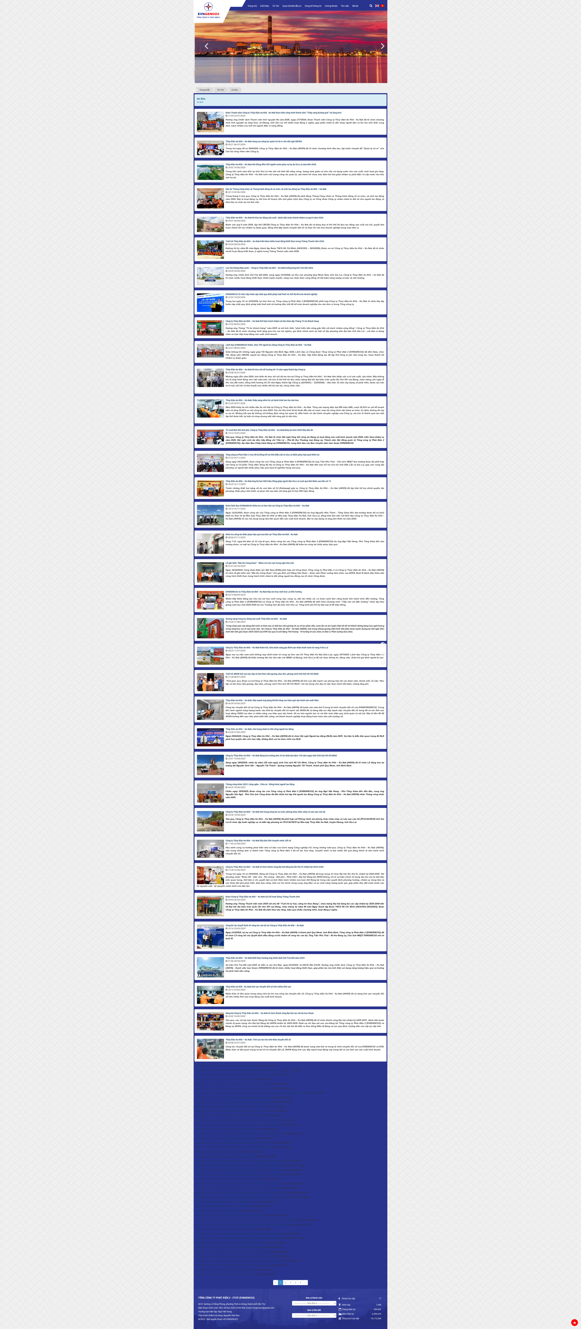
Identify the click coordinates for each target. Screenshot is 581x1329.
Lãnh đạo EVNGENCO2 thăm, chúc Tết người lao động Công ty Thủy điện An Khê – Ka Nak (268, 345)
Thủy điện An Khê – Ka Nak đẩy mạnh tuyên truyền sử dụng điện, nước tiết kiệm (231, 1251)
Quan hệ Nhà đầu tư (291, 6)
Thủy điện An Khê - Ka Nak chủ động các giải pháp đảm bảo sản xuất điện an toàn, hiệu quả (236, 1233)
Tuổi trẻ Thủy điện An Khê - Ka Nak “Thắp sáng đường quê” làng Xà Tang (228, 1179)
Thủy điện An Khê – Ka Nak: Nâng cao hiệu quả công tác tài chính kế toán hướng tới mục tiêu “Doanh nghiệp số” (246, 1220)
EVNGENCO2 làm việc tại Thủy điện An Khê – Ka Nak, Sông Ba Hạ (224, 1202)
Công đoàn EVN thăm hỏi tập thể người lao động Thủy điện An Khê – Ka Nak (229, 1106)
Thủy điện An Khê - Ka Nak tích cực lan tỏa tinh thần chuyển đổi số (225, 1065)
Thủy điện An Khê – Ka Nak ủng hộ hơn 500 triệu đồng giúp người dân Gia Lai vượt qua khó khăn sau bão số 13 (278, 481)
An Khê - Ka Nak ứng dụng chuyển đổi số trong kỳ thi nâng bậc (223, 1079)
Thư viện (345, 6)
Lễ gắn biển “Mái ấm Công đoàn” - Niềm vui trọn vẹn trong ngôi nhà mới (260, 563)
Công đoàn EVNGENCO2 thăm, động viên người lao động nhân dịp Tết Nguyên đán (232, 1143)
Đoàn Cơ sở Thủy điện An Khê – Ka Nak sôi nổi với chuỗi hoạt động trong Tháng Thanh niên (236, 1124)
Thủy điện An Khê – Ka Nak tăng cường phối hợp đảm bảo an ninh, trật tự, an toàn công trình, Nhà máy (242, 1197)
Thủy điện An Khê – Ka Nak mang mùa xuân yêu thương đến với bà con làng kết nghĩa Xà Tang (238, 1134)
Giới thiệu (264, 6)
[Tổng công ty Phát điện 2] (208, 10)
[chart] (383, 653)
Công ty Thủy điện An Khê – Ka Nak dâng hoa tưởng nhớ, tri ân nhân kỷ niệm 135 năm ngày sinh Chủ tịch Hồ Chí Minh (281, 755)
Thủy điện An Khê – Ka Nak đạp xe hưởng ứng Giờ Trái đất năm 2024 (226, 1129)
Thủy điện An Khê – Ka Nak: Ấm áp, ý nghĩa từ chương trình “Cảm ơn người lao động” (233, 1102)
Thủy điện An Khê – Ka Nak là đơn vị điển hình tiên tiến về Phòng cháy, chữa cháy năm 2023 (236, 1188)
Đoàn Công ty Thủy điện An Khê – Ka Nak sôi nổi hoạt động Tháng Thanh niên (263, 896)
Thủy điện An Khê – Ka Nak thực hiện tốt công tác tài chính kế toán (225, 1274)
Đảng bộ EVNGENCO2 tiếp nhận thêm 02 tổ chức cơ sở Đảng (222, 1206)
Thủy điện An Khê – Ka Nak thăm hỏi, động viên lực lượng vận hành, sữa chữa (230, 1265)
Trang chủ (252, 6)
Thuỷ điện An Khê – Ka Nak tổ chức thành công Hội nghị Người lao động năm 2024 (232, 1097)
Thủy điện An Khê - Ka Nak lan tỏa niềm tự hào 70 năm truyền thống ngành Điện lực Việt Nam (237, 1070)
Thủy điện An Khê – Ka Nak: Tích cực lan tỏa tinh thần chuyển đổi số (258, 1039)
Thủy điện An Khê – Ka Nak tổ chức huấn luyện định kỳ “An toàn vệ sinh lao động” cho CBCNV (237, 1161)
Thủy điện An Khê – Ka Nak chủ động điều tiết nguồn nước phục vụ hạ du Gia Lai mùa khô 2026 (271, 164)
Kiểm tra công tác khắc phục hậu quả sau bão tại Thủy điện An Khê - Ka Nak (262, 534)
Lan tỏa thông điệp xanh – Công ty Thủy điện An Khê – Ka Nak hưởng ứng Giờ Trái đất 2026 (269, 268)
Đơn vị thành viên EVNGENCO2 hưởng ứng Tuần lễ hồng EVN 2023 (225, 1156)
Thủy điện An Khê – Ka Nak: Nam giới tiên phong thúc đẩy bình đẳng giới (228, 1115)
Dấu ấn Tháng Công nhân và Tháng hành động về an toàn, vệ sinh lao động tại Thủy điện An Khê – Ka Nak (276, 189)
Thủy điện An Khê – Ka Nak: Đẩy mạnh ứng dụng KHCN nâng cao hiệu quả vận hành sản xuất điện (272, 700)
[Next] (384, 45)
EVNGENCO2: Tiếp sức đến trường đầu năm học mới (218, 1211)
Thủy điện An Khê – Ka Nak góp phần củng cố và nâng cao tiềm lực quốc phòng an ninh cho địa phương (242, 1224)
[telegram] (383, 662)
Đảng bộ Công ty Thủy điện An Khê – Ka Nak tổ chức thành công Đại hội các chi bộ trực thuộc (270, 1013)
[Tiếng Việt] (382, 6)
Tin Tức (275, 6)
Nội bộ (355, 6)
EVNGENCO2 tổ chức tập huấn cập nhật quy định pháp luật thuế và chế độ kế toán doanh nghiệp (271, 294)
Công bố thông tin (313, 6)
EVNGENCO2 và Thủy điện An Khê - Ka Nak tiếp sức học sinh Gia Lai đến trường (264, 592)
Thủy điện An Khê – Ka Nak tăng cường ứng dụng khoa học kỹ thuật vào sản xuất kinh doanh (237, 1260)
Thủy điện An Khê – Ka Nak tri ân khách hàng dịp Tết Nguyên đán (224, 1138)
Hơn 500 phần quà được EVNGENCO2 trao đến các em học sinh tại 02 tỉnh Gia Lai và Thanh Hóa (239, 1165)
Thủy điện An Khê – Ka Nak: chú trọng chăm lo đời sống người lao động (260, 729)
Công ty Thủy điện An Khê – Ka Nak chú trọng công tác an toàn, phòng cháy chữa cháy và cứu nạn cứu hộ (275, 812)
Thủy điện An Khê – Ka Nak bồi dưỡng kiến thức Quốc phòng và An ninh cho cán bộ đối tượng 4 (238, 1183)
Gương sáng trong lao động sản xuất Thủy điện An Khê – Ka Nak (256, 619)
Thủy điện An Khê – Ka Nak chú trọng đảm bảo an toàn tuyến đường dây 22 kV (231, 1111)
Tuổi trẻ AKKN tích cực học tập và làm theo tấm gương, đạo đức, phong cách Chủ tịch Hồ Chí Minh (272, 674)
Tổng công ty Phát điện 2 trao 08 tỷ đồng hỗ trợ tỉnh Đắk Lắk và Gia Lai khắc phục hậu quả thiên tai (272, 454)
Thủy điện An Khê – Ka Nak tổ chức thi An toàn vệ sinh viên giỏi (223, 1269)
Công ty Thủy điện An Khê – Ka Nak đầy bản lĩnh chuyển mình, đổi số (258, 840)
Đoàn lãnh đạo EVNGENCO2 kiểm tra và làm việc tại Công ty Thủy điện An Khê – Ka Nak (267, 505)
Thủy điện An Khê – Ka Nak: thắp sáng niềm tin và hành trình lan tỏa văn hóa (262, 400)
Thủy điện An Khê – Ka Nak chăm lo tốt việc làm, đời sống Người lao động (228, 1247)
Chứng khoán (331, 6)
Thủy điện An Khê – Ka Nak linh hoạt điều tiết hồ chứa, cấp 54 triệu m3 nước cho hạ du (234, 1120)
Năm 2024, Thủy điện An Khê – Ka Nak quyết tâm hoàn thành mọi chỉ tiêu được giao (233, 1147)
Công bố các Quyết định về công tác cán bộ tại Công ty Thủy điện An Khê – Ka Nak (265, 925)
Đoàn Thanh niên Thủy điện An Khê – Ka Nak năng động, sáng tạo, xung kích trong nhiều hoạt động (240, 1193)
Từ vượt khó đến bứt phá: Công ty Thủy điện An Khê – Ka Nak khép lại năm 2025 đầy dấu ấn (269, 430)
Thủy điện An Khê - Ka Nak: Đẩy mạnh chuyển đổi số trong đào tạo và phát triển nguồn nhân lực (238, 1170)
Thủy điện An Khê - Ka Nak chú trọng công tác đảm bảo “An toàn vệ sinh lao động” (232, 1256)
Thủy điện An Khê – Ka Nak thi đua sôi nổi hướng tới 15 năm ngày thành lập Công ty (265, 369)
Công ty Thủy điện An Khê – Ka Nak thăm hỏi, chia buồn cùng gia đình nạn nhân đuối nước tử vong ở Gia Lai (277, 647)
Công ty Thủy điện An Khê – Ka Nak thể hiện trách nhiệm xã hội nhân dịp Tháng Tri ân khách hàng (272, 321)
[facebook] (383, 644)
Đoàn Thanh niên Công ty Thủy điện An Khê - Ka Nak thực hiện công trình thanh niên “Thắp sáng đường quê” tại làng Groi (283, 112)
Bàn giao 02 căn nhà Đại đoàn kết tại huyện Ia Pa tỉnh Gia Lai (222, 1229)
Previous (208, 45)
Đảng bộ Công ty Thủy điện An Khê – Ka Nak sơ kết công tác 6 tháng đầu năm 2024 (233, 1088)
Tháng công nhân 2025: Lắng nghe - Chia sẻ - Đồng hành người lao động (260, 784)
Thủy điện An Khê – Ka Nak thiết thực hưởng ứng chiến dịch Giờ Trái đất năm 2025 (265, 958)
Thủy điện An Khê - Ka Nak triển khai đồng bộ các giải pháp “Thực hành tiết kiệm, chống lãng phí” (239, 1238)
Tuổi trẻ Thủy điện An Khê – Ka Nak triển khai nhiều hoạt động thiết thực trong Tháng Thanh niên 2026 (275, 241)
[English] (377, 6)
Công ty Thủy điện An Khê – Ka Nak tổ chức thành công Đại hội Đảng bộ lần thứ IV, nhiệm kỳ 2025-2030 (274, 867)
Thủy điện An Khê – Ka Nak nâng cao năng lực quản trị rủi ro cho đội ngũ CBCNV (264, 141)
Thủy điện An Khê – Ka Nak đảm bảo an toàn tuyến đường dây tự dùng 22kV (230, 1242)
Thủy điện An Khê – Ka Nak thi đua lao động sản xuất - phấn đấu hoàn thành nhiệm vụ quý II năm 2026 (274, 217)
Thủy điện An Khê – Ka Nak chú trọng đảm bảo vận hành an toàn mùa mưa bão (231, 1084)
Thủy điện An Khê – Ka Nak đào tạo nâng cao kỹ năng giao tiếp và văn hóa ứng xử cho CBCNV (238, 1174)
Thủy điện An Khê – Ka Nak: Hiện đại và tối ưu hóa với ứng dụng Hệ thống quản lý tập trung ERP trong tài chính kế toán (249, 1093)
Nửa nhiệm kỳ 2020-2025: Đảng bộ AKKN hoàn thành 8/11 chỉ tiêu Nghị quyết (230, 1215)
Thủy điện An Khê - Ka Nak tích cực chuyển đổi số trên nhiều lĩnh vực (258, 986)
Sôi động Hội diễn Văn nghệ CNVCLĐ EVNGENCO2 (217, 1152)
